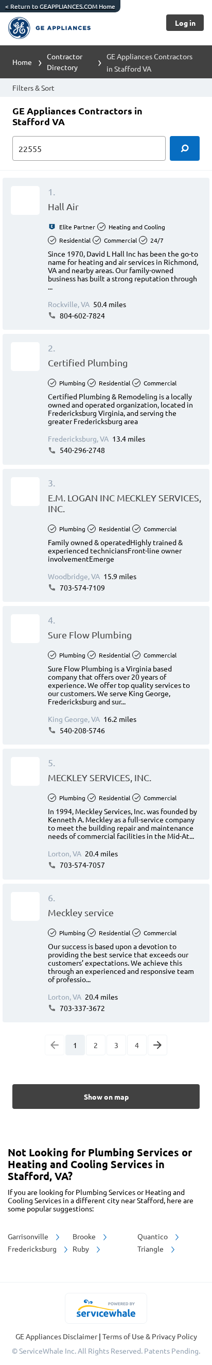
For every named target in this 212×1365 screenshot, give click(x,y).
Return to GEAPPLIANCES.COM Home (60, 6)
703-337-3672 (81, 1008)
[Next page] (157, 1045)
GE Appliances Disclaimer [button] (57, 1336)
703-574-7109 (81, 587)
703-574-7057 (81, 864)
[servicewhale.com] (106, 1308)
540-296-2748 (81, 449)
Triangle (151, 1248)
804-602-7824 (81, 315)
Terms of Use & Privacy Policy (149, 1336)
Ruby (82, 1248)
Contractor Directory (64, 62)
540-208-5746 (81, 730)
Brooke (85, 1236)
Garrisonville (29, 1236)
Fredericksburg (33, 1248)
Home (22, 61)
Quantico (153, 1236)
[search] (185, 148)
